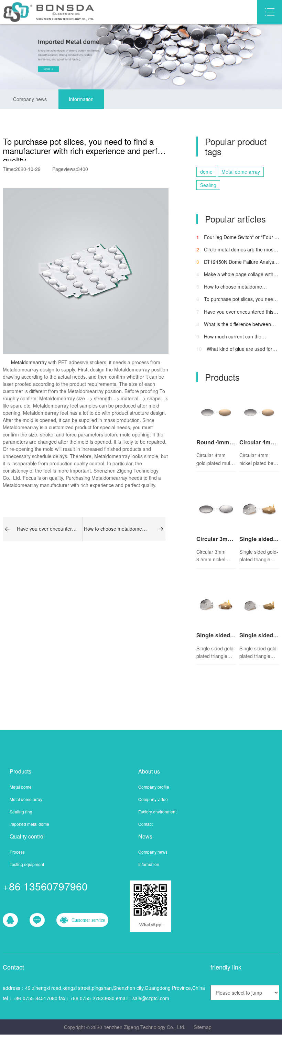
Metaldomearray (28, 362)
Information (81, 99)
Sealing (208, 185)
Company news (30, 99)
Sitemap (202, 1027)
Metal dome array (240, 171)
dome (206, 171)
